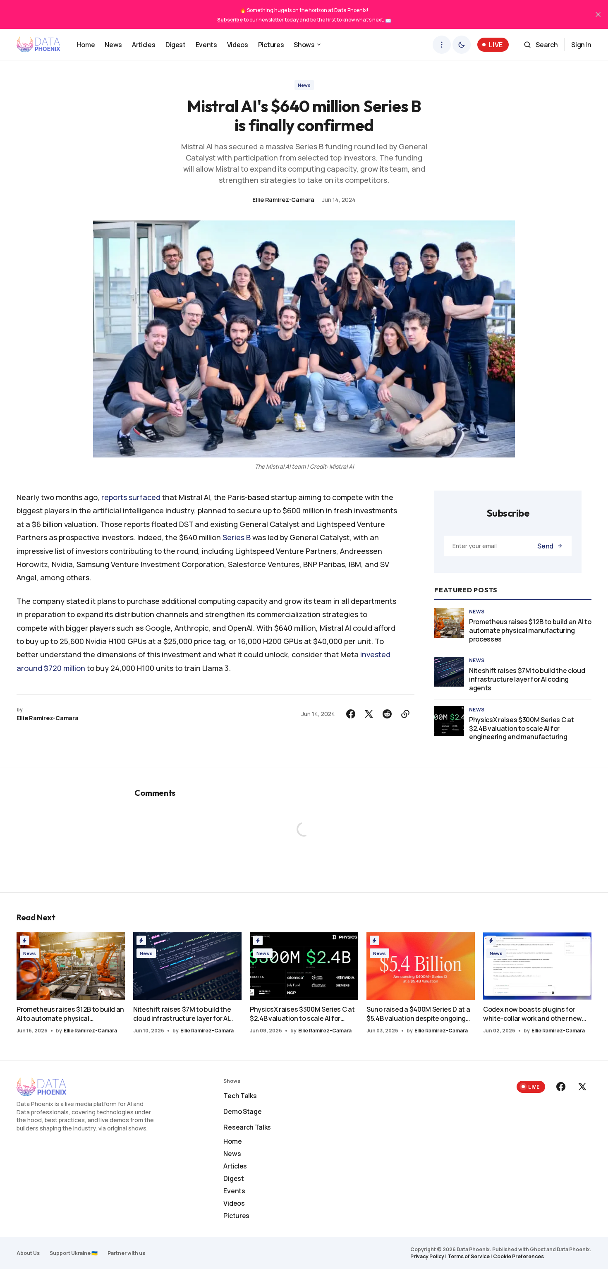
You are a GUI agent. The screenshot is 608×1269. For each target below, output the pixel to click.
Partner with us (126, 1253)
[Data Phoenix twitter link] (581, 1086)
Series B (237, 537)
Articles (235, 1166)
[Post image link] (449, 623)
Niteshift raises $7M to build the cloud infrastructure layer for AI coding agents (527, 679)
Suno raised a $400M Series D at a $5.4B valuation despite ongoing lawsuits (418, 1014)
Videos (233, 1203)
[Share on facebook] (351, 714)
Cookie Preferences (518, 1256)
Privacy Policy (427, 1256)
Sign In (581, 44)
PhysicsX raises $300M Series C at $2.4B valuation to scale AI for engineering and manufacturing (521, 728)
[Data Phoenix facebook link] (562, 1086)
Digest (233, 1178)
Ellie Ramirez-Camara (283, 200)
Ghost (538, 1249)
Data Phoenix (573, 1249)
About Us (28, 1253)
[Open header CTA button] (442, 45)
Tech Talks (239, 1095)
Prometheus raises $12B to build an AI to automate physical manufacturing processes (530, 630)
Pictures (236, 1215)
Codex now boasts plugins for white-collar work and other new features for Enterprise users (532, 1014)
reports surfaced (130, 497)
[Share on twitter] (369, 714)
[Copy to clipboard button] (405, 714)
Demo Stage (242, 1111)
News (304, 85)
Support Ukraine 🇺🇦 (74, 1253)
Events (234, 1190)
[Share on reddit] (387, 714)
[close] (598, 14)
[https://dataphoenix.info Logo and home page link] (38, 44)
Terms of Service (469, 1256)
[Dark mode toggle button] (461, 45)
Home (232, 1141)
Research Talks (247, 1127)
